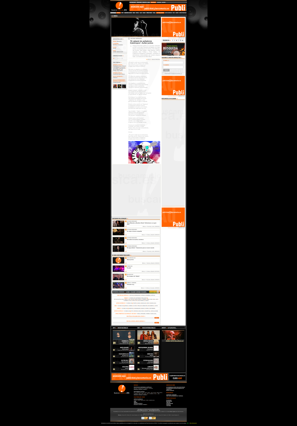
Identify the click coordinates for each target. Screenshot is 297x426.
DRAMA (126, 305)
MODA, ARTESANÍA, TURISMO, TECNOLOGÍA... (147, 313)
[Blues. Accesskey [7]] (144, 13)
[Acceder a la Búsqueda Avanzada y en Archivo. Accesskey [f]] (173, 55)
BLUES (132, 299)
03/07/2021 (157, 271)
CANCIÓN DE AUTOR (140, 392)
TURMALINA (129, 266)
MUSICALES (143, 303)
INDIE (148, 299)
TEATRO (135, 303)
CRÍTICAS (153, 295)
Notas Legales (172, 411)
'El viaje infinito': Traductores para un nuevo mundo (140, 247)
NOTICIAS (132, 295)
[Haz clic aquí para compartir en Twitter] (118, 58)
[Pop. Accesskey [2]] (122, 13)
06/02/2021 (119, 41)
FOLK (130, 300)
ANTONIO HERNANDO (132, 221)
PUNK (133, 300)
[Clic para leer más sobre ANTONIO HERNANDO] (118, 226)
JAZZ (129, 299)
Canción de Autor (117, 74)
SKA (136, 300)
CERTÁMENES (152, 308)
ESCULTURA (141, 311)
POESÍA (147, 308)
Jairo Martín (115, 68)
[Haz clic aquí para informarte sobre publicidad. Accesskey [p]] (177, 380)
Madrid (152, 234)
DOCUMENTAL (151, 305)
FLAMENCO (126, 300)
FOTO (132, 311)
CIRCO (148, 303)
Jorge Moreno (122, 68)
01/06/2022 (157, 263)
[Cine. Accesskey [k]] (173, 13)
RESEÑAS (148, 295)
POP (115, 299)
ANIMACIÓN (144, 305)
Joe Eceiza (122, 67)
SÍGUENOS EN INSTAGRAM (181, 40)
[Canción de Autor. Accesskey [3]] (128, 13)
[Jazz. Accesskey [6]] (140, 13)
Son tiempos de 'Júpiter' (133, 276)
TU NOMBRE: (166, 65)
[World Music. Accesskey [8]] (149, 13)
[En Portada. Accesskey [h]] (113, 13)
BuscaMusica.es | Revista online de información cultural (148, 409)
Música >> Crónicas (146, 234)
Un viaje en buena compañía (134, 231)
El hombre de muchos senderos (135, 239)
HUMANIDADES (137, 308)
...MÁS (158, 393)
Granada (152, 288)
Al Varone (124, 66)
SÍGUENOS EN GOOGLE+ (175, 40)
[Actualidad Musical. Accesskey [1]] (119, 13)
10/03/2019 (157, 243)
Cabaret (123, 74)
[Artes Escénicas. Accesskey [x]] (168, 13)
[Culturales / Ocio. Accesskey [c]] (160, 13)
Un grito (129, 268)
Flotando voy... (131, 284)
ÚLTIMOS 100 (129, 303)
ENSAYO (143, 308)
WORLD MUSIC (138, 299)
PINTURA (136, 311)
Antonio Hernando (117, 66)
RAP (157, 299)
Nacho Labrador (116, 69)
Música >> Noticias (146, 263)
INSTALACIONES (154, 311)
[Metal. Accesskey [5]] (137, 13)
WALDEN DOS (130, 274)
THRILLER (139, 305)
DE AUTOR (118, 299)
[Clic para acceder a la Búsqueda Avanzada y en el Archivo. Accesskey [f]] (136, 293)
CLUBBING (144, 299)
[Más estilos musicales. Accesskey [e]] (154, 13)
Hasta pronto (130, 259)
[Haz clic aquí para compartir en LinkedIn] (122, 58)
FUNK (151, 299)
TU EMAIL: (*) (166, 60)
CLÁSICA (147, 300)
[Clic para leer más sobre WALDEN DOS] (118, 280)
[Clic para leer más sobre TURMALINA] (118, 271)
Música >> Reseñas (118, 44)
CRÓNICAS (143, 295)
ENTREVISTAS (137, 295)
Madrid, (153, 59)
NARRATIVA (131, 308)
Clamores (115, 77)
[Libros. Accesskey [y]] (177, 13)
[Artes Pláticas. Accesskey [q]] (183, 13)
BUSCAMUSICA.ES (131, 257)
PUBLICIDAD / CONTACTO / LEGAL (143, 3)
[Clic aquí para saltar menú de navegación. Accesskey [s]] (148, 1)
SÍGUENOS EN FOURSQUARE (179, 40)
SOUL (154, 299)
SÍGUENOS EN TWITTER (177, 40)
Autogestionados (117, 82)
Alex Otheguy (116, 67)
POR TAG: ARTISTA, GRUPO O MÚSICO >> (136, 321)
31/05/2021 (157, 279)
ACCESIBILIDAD (132, 3)
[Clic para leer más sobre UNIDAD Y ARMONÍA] (118, 288)
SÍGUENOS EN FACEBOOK (173, 40)
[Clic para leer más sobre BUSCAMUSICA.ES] (118, 263)
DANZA (138, 303)
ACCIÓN (135, 305)
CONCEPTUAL (147, 311)
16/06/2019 (157, 234)
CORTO (156, 305)
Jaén (153, 226)
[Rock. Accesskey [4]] (134, 13)
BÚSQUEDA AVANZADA (159, 3)
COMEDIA (131, 305)
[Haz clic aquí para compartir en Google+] (120, 58)
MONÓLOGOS (153, 303)
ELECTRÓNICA (141, 300)
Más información (193, 423)
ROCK (123, 299)
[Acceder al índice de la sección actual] (129, 16)
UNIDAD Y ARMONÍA (131, 282)
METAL (126, 299)
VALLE (149, 59)
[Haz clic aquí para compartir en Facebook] (116, 58)
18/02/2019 (157, 251)
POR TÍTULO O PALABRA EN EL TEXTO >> (136, 316)
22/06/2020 (157, 226)
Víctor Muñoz (120, 70)
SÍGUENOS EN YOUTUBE (183, 40)
